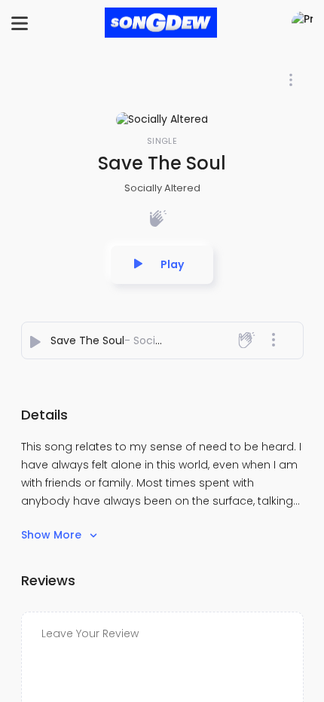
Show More (52, 534)
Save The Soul (87, 340)
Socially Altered (162, 188)
